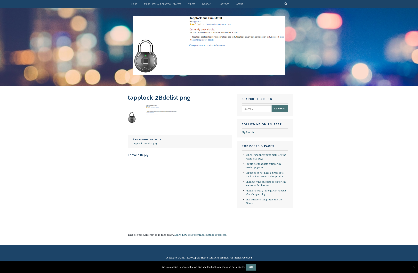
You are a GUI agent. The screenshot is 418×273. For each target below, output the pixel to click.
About (239, 4)
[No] (414, 267)
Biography (207, 4)
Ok (251, 267)
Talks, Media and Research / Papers (162, 4)
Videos (191, 4)
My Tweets (248, 132)
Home (134, 4)
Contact (224, 4)
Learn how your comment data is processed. (200, 234)
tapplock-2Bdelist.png (159, 97)
